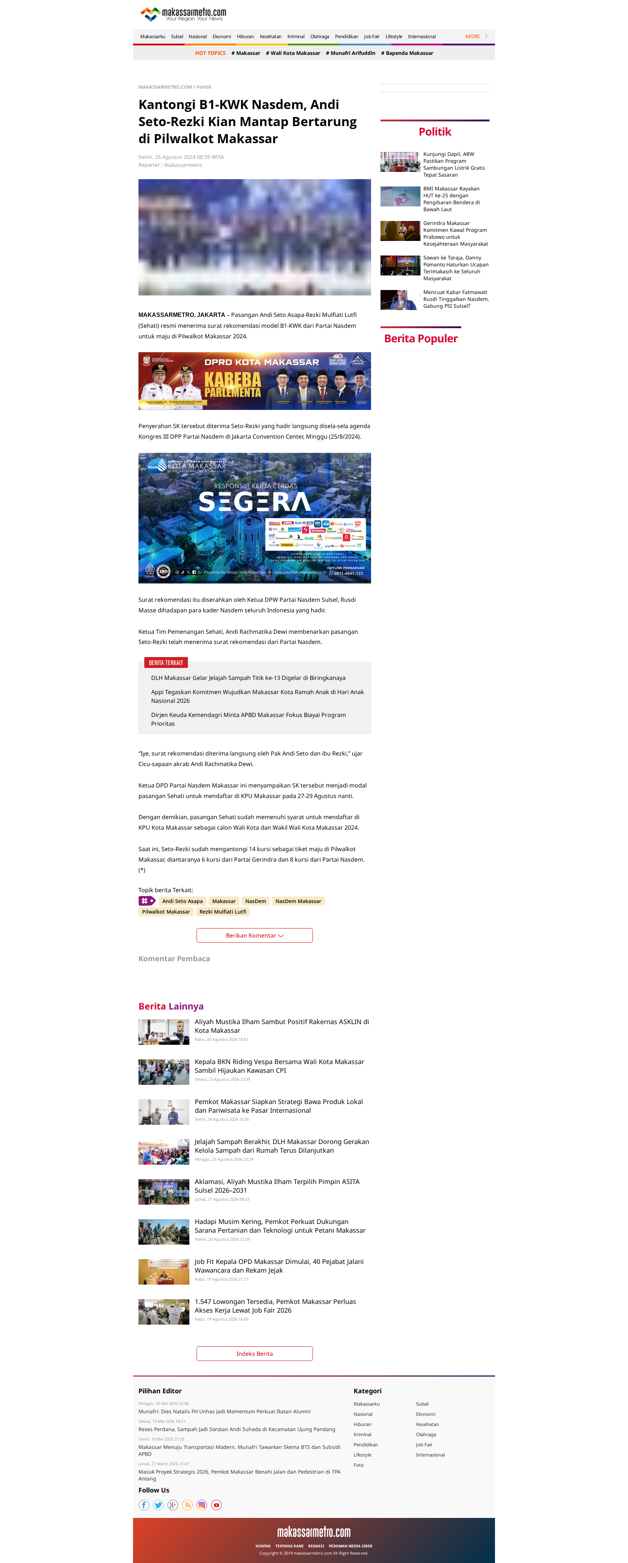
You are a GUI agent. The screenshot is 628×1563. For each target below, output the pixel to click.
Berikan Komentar (251, 935)
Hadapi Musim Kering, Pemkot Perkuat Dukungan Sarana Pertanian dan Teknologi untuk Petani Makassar (280, 1225)
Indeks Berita (255, 1354)
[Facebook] (143, 1505)
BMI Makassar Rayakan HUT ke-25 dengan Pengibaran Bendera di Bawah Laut (451, 199)
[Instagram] (202, 1505)
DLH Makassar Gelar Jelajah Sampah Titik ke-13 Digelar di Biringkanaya (248, 678)
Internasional (421, 36)
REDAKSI (316, 1545)
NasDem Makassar (298, 901)
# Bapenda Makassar (407, 52)
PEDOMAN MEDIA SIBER (351, 1545)
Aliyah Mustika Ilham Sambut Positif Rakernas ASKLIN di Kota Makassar (282, 1025)
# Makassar (246, 52)
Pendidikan (346, 36)
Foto (359, 1465)
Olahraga (320, 36)
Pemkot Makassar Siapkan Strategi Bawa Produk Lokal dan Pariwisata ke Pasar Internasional (279, 1105)
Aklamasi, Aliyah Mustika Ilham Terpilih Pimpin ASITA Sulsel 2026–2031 (277, 1185)
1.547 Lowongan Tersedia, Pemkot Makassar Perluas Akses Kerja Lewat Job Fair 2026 (275, 1305)
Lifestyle (394, 36)
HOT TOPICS (210, 52)
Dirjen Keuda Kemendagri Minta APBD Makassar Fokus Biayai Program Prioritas (248, 719)
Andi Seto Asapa (182, 901)
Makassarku (152, 36)
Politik (204, 87)
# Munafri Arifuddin (350, 52)
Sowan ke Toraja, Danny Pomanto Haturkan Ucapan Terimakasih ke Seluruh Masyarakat (456, 268)
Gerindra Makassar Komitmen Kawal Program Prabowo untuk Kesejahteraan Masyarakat (455, 233)
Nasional (198, 36)
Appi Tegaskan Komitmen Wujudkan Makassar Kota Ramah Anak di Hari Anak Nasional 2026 (257, 696)
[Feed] (187, 1505)
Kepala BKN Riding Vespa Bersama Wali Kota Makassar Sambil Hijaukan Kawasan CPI (279, 1065)
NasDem (255, 901)
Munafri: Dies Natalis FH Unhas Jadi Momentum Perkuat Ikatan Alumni (224, 1411)
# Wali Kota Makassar (293, 52)
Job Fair (372, 36)
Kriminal (296, 36)
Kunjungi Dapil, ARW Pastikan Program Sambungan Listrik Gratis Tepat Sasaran (454, 164)
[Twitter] (158, 1505)
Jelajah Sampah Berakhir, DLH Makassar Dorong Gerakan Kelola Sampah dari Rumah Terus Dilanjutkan (282, 1145)
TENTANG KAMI (289, 1545)
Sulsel (177, 36)
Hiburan (245, 36)
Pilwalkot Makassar (166, 911)
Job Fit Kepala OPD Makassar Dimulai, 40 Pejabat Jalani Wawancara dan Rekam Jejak (279, 1265)
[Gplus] (173, 1505)
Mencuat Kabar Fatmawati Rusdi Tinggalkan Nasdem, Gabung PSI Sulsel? (456, 299)
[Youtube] (216, 1505)
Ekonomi (222, 36)
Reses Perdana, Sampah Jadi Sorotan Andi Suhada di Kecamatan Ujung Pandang (236, 1429)
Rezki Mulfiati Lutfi (223, 911)
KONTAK (263, 1545)
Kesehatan (271, 36)
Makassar (224, 901)
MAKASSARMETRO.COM (165, 87)
